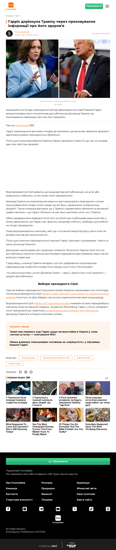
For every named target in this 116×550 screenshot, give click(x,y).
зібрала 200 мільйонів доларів (52, 303)
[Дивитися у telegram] (41, 509)
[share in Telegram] (31, 372)
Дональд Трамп (28, 358)
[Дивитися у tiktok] (91, 509)
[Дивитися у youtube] (58, 509)
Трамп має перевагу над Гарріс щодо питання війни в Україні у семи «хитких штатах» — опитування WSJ (53, 333)
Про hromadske (15, 482)
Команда (11, 488)
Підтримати (94, 6)
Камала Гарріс (15, 363)
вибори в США (83, 358)
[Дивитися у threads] (108, 509)
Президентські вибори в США (56, 358)
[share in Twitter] (25, 372)
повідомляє (22, 125)
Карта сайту (84, 499)
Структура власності (19, 499)
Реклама (46, 482)
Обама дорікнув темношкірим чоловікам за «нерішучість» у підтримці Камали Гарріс (55, 343)
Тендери (46, 499)
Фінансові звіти (86, 488)
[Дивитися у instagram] (25, 509)
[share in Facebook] (20, 372)
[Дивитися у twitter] (75, 509)
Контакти (12, 494)
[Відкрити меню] (107, 6)
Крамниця (83, 482)
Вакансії (46, 494)
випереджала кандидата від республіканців (71, 310)
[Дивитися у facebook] (8, 509)
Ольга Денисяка (22, 32)
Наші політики (86, 494)
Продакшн (48, 488)
